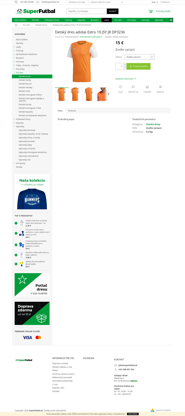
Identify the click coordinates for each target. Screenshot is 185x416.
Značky (19, 167)
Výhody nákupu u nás (101, 2)
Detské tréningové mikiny (30, 94)
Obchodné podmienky (62, 380)
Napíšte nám (58, 387)
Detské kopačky (26, 111)
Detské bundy (25, 104)
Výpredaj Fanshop (27, 130)
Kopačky (20, 123)
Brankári (20, 58)
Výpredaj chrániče (27, 148)
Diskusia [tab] (72, 110)
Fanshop (20, 61)
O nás (55, 384)
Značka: (116, 36)
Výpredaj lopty (25, 145)
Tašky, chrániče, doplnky (27, 65)
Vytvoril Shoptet (163, 410)
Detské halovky (25, 87)
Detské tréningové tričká (30, 108)
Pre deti (19, 72)
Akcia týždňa (22, 39)
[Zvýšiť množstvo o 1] (125, 64)
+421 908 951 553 (126, 369)
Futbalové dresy (23, 119)
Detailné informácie (124, 78)
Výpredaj (20, 126)
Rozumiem (132, 414)
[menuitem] (20, 20)
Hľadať (112, 11)
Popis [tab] (60, 110)
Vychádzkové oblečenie (26, 54)
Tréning (19, 50)
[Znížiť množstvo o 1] (125, 67)
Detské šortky (25, 80)
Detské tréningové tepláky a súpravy (31, 99)
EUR (154, 2)
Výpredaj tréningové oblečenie (33, 152)
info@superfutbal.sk (127, 365)
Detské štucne (25, 83)
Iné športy (20, 163)
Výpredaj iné (24, 159)
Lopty (18, 47)
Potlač (55, 370)
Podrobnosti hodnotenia (91, 36)
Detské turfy (24, 91)
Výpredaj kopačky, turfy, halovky (33, 134)
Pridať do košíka (140, 66)
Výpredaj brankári (27, 141)
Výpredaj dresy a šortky (29, 137)
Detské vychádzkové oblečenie (32, 115)
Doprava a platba (77, 2)
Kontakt (55, 391)
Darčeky (19, 43)
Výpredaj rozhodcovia (28, 156)
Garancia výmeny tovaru (63, 374)
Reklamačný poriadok (62, 377)
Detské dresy (25, 76)
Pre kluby (20, 69)
